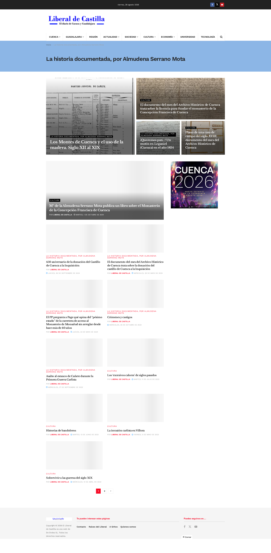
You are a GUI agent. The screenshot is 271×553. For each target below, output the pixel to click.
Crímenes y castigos (119, 317)
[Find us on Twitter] (217, 4)
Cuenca (53, 37)
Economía (167, 37)
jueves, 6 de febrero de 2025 (156, 154)
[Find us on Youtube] (222, 4)
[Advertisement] (135, 546)
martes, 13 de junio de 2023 (85, 435)
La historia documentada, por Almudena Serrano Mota (81, 137)
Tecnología (208, 37)
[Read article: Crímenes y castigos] (135, 294)
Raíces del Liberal (98, 527)
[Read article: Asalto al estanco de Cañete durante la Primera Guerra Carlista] (74, 352)
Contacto (81, 527)
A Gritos (113, 527)
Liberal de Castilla (62, 215)
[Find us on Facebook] (212, 4)
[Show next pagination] (111, 491)
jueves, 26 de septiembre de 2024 (64, 273)
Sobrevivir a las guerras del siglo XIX (69, 477)
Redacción (59, 154)
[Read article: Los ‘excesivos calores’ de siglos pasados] (135, 352)
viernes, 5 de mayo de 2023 (146, 435)
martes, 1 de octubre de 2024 (89, 215)
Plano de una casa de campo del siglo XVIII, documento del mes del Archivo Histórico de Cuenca (202, 140)
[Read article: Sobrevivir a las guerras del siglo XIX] (74, 455)
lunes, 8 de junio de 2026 (79, 154)
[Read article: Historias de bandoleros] (74, 408)
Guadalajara (74, 37)
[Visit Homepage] (76, 21)
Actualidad (110, 37)
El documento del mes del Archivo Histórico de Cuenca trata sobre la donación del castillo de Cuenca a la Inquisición (135, 265)
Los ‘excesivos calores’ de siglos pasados (132, 375)
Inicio (48, 45)
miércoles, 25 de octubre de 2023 (125, 325)
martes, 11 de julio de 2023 (146, 379)
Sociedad (130, 37)
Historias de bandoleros (61, 430)
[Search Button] (221, 37)
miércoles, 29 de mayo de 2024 (148, 273)
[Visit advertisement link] (168, 21)
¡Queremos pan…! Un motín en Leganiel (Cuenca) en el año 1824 (157, 143)
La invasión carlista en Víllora (126, 430)
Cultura (148, 37)
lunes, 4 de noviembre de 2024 (202, 154)
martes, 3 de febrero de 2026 (156, 118)
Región (93, 37)
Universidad (187, 37)
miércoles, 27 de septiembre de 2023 (65, 387)
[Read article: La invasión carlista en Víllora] (135, 408)
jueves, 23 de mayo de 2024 (85, 332)
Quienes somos (128, 527)
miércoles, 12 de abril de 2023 (86, 482)
